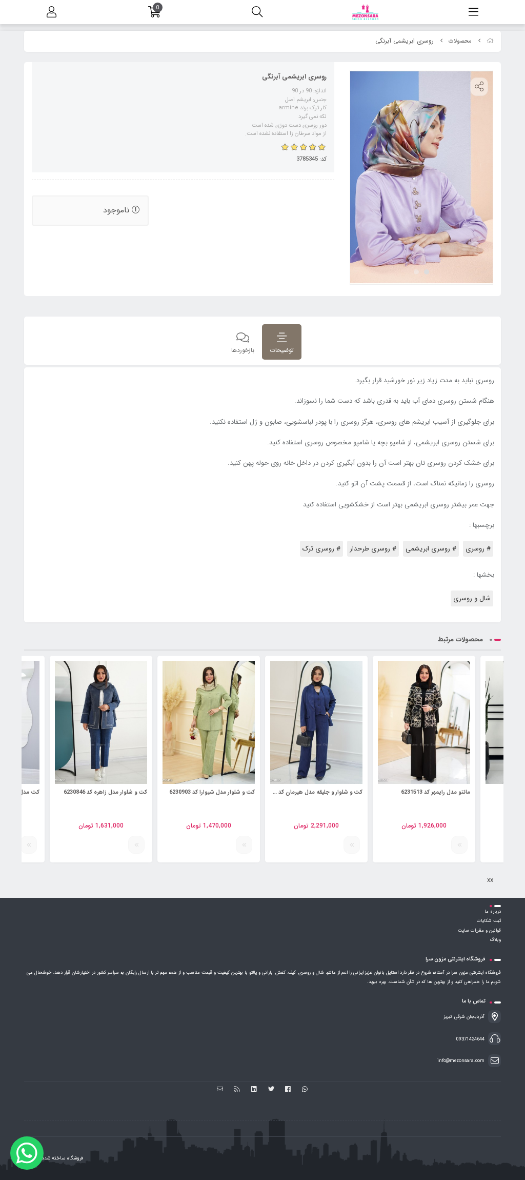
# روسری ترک (321, 548)
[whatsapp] (304, 1090)
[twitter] (271, 1090)
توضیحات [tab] (282, 350)
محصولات (460, 41)
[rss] (237, 1090)
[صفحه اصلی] (490, 41)
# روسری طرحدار (373, 548)
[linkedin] (254, 1090)
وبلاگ (495, 939)
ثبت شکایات (489, 921)
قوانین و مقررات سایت (479, 930)
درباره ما (492, 911)
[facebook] (287, 1090)
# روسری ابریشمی (431, 548)
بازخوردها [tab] (242, 350)
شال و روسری (472, 598)
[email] (220, 1090)
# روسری (478, 548)
